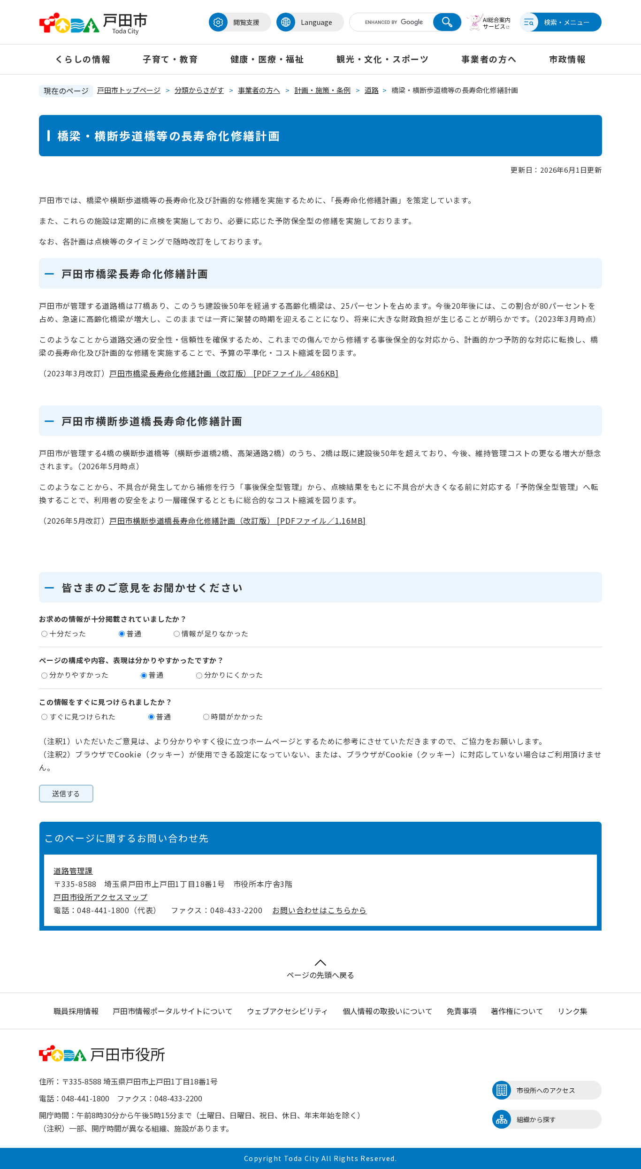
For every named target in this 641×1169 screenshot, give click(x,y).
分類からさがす (199, 90)
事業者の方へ (489, 59)
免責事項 (462, 1010)
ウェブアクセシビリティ (287, 1010)
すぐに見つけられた (82, 716)
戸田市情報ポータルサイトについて (173, 1010)
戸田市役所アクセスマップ (100, 896)
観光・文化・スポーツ (382, 59)
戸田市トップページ (128, 90)
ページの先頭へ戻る (320, 974)
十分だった (67, 633)
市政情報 (567, 59)
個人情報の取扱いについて (388, 1010)
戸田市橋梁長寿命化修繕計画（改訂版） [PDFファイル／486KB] (224, 373)
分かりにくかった (233, 675)
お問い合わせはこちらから (319, 910)
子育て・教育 (170, 59)
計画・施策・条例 (322, 90)
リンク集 (572, 1010)
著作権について (517, 1010)
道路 (372, 90)
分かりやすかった (78, 675)
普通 (134, 633)
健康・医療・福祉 (267, 59)
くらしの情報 (83, 59)
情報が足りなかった (215, 633)
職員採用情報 (76, 1010)
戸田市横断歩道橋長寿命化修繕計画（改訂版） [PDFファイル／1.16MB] (237, 520)
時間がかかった (237, 716)
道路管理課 (73, 870)
